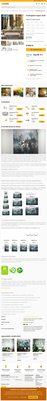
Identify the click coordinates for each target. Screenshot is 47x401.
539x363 (32, 30)
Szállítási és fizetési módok (29, 379)
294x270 (28, 28)
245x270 (37, 25)
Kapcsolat (37, 382)
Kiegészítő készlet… (13, 106)
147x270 (36, 22)
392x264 (37, 28)
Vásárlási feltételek (28, 376)
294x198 (42, 25)
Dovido (41, 78)
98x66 (28, 22)
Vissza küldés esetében (29, 380)
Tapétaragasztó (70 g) (13, 112)
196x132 (41, 22)
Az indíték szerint (14, 10)
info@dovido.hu (18, 379)
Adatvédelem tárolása (29, 378)
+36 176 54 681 (6, 379)
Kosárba (19, 109)
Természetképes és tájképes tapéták (26, 10)
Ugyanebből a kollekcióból (10, 336)
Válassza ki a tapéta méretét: (33, 19)
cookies (27, 393)
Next (22, 27)
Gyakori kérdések (39, 379)
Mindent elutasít (23, 397)
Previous (2, 347)
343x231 (32, 28)
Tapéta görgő (34, 106)
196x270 (28, 25)
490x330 (28, 30)
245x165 (32, 25)
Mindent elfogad (33, 397)
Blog (36, 381)
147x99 (32, 22)
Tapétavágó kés (34, 118)
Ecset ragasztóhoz (35, 112)
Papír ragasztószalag (13, 118)
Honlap (2, 10)
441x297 (42, 28)
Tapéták (7, 10)
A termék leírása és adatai (10, 127)
